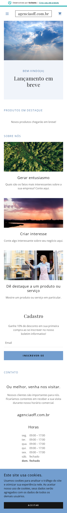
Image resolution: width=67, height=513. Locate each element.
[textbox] (33, 342)
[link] (33, 13)
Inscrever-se (33, 355)
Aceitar (33, 505)
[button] (8, 13)
